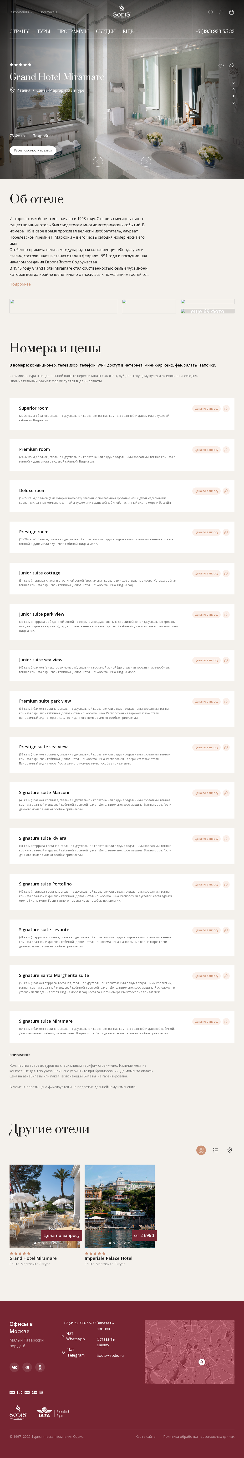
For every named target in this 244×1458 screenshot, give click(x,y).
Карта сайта (146, 1436)
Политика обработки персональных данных (198, 1436)
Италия (23, 90)
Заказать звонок (105, 1325)
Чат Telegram (76, 1352)
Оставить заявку (106, 1342)
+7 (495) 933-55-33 (80, 1322)
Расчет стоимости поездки (33, 150)
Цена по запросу (206, 409)
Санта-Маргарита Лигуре (60, 90)
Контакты (49, 12)
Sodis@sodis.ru (108, 1355)
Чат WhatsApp (75, 1336)
